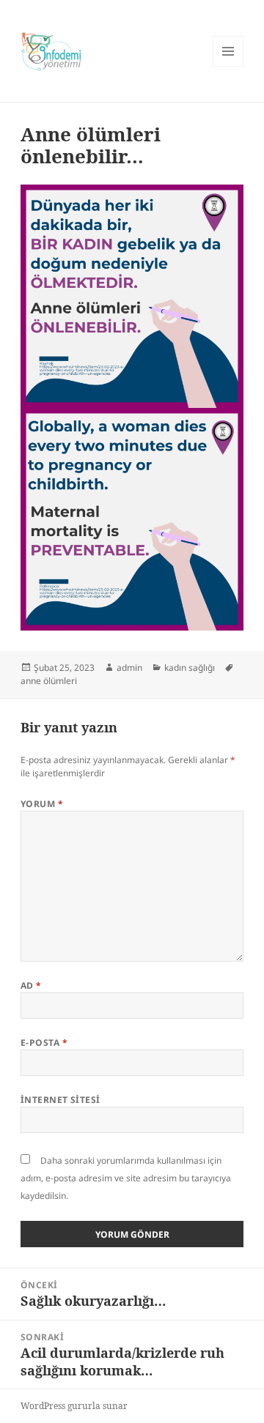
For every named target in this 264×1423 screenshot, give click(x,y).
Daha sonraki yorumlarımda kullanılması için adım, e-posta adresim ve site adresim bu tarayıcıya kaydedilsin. (126, 1178)
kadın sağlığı (189, 667)
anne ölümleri (49, 681)
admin (129, 667)
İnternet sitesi (60, 1099)
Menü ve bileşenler (228, 66)
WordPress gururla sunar (74, 1406)
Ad (31, 985)
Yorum (42, 804)
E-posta (44, 1042)
